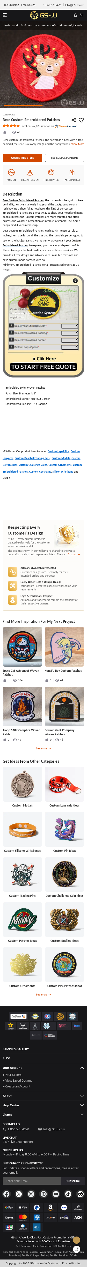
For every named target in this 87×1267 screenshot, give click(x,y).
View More (77, 144)
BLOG (6, 1058)
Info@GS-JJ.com (54, 1129)
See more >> (43, 748)
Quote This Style (22, 157)
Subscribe (73, 1181)
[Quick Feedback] (76, 1249)
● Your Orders (12, 1075)
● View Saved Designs (17, 1080)
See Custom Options (64, 157)
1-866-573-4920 (18, 1129)
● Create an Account (16, 1086)
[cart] (81, 15)
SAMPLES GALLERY (16, 1049)
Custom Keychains (40, 471)
